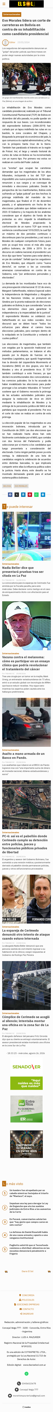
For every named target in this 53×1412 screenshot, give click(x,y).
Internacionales (11, 14)
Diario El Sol (27, 1271)
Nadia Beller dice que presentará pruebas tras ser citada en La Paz (23, 572)
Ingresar (27, 1313)
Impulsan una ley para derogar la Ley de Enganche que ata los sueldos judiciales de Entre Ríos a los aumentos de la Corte (30, 1207)
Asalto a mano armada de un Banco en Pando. (23, 756)
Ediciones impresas (27, 1304)
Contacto (28, 1309)
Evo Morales (21, 486)
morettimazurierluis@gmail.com (29, 1395)
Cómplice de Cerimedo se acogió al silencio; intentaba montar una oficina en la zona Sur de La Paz (26, 1023)
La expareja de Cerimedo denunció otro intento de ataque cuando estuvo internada (26, 934)
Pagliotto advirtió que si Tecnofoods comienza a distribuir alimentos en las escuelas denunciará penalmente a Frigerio (30, 1249)
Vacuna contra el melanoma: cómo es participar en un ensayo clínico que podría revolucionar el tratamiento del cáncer (26, 663)
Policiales (27, 1299)
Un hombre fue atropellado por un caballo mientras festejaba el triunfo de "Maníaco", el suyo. (29, 1193)
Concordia (27, 1295)
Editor (12, 42)
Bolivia (7, 486)
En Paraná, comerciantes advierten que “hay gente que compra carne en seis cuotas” (29, 1222)
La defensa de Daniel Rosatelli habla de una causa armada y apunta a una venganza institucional (29, 1235)
